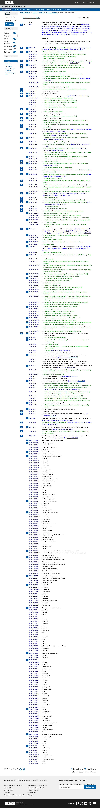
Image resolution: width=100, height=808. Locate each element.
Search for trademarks (40, 780)
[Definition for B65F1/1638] (21, 208)
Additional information (79, 772)
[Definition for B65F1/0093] (21, 89)
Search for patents (24, 780)
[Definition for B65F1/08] (21, 109)
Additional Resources (54, 10)
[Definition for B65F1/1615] (21, 200)
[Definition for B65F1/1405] (21, 133)
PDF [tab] (6, 59)
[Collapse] (27, 48)
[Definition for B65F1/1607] (21, 197)
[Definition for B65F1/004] (21, 65)
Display (6, 36)
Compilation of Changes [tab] (9, 69)
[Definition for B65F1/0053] (21, 71)
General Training (38, 10)
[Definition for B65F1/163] (21, 206)
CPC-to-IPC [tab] (8, 66)
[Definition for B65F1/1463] (21, 170)
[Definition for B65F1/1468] (21, 174)
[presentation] (11, 56)
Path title (7, 52)
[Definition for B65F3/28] (21, 413)
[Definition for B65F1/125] (21, 124)
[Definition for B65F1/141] (21, 137)
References (8, 46)
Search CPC (9, 29)
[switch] (14, 33)
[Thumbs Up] (20, 769)
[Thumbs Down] (24, 769)
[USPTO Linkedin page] (85, 804)
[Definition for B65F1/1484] (21, 185)
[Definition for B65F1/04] (21, 93)
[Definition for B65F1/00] (21, 48)
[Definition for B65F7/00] (21, 427)
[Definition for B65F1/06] (21, 96)
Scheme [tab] (7, 61)
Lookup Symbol (7, 13)
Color (6, 39)
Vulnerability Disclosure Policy (37, 785)
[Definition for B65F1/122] (21, 120)
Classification (6, 10)
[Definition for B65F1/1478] (21, 180)
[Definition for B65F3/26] (21, 411)
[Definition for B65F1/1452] (21, 163)
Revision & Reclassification (21, 10)
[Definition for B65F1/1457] (21, 167)
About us (78, 2)
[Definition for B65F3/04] (21, 333)
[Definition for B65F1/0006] (21, 52)
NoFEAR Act (32, 792)
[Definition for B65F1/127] (21, 127)
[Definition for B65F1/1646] (21, 211)
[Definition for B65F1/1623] (21, 202)
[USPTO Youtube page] (94, 804)
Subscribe (90, 787)
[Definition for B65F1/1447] (21, 161)
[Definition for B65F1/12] (21, 118)
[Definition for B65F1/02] (21, 91)
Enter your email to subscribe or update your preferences (76, 784)
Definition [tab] (8, 64)
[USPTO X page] (90, 804)
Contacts (67, 10)
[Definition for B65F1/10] (21, 114)
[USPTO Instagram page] (81, 804)
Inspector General (33, 790)
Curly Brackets (7, 42)
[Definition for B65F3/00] (21, 229)
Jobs (84, 2)
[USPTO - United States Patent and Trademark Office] (19, 804)
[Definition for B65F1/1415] (21, 142)
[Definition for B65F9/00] (21, 436)
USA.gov (30, 795)
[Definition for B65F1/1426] (21, 148)
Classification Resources (14, 6)
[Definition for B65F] (21, 24)
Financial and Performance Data (14, 795)
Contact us (91, 2)
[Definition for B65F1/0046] (21, 67)
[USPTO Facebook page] (77, 804)
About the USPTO (9, 780)
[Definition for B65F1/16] (21, 193)
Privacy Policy (8, 790)
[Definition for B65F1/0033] (21, 61)
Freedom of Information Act (36, 788)
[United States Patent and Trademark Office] (9, 2)
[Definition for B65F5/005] (21, 422)
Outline (6, 33)
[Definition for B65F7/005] (21, 431)
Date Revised (8, 49)
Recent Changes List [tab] (10, 73)
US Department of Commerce (13, 785)
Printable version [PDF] (31, 18)
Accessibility (8, 788)
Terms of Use (8, 792)
